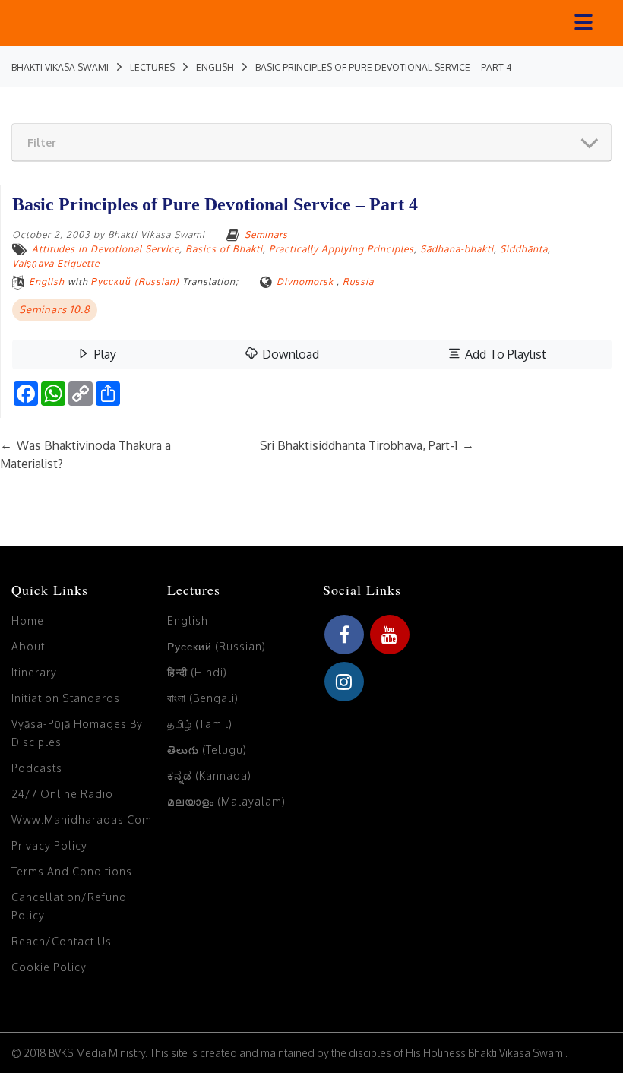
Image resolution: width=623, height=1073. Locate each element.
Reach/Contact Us (61, 941)
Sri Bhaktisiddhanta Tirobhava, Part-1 (367, 445)
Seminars (266, 234)
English (47, 281)
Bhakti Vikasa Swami (156, 234)
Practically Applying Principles (341, 249)
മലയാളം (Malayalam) (226, 801)
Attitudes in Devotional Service (105, 249)
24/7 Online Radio (62, 793)
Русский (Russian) (135, 281)
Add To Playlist (504, 354)
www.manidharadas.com (81, 819)
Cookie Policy (49, 967)
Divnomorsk (305, 281)
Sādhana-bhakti (457, 249)
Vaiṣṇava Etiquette (56, 263)
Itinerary (34, 672)
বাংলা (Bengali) (203, 698)
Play (103, 354)
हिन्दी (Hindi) (197, 672)
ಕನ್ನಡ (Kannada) (209, 775)
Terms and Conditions (71, 871)
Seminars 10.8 (54, 309)
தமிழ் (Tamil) (199, 723)
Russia (358, 281)
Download (289, 354)
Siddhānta (524, 249)
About (28, 646)
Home (27, 620)
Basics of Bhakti (224, 249)
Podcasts (36, 767)
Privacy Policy (49, 845)
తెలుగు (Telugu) (207, 749)
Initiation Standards (65, 698)
